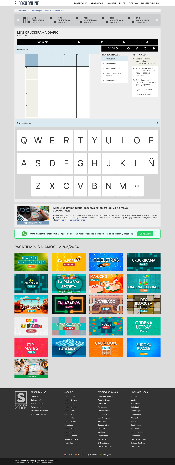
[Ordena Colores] (144, 283)
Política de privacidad (39, 411)
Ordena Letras (103, 443)
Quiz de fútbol (136, 446)
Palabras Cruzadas (105, 400)
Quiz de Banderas (138, 443)
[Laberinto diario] (69, 347)
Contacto (34, 396)
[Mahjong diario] (106, 283)
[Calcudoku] (106, 347)
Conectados (136, 414)
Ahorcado (135, 418)
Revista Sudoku (37, 403)
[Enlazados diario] (69, 305)
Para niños (68, 443)
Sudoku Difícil (69, 403)
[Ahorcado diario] (31, 305)
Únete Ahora (145, 234)
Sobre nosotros (37, 400)
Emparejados (103, 436)
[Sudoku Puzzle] (144, 347)
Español (81, 454)
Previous (17, 20)
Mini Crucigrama (104, 418)
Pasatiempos (37, 10)
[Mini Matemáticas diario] (31, 347)
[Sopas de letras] (31, 326)
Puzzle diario (103, 439)
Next (157, 20)
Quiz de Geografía (138, 439)
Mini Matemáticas (105, 446)
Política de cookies (38, 414)
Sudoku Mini (69, 414)
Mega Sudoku (69, 432)
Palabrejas (102, 421)
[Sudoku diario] (31, 369)
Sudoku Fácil (69, 411)
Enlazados (135, 429)
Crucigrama (102, 414)
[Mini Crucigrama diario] (31, 283)
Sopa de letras (103, 425)
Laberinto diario (137, 432)
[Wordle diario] (69, 283)
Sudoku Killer (69, 418)
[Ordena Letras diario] (144, 326)
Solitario (134, 396)
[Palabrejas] (69, 262)
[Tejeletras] (106, 262)
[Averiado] (106, 305)
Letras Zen (102, 403)
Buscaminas (135, 403)
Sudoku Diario (69, 396)
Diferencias (135, 436)
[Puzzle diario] (106, 326)
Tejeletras (102, 429)
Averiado (134, 421)
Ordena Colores (104, 411)
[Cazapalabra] (31, 262)
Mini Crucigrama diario (54, 10)
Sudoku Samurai (70, 436)
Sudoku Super (70, 429)
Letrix (133, 400)
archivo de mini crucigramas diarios (70, 220)
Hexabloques (136, 411)
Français (93, 454)
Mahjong (101, 432)
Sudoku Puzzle (70, 421)
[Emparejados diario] (69, 326)
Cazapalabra (102, 407)
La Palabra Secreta (105, 396)
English (69, 454)
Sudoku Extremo (71, 400)
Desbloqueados (137, 425)
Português (106, 454)
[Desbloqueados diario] (144, 305)
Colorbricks (135, 407)
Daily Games (36, 407)
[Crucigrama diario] (144, 262)
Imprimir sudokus (71, 439)
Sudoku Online (26, 3)
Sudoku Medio (70, 407)
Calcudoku (68, 425)
